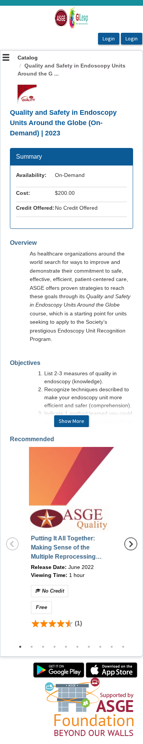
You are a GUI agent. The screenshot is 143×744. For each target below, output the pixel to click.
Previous (12, 543)
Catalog (28, 58)
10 (123, 647)
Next (130, 543)
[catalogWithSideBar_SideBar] (6, 58)
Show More (71, 421)
